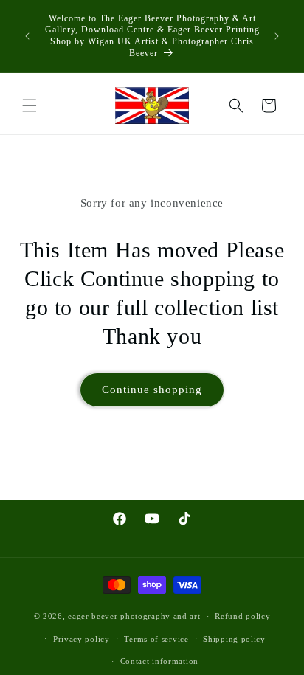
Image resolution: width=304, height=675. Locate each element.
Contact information (159, 661)
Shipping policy (234, 638)
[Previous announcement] (27, 36)
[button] (29, 105)
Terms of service (156, 638)
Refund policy (242, 616)
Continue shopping (152, 389)
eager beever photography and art (134, 616)
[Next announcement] (276, 36)
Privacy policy (81, 638)
